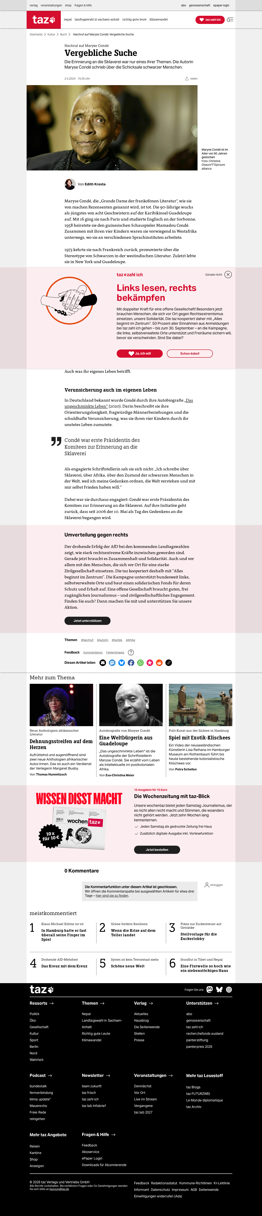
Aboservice (90, 1152)
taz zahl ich (194, 1027)
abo (189, 1014)
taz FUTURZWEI (198, 1094)
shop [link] (68, 5)
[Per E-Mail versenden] (102, 662)
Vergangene (143, 1106)
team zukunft (92, 1086)
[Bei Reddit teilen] (159, 662)
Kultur (51, 34)
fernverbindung (41, 1093)
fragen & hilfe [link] (83, 5)
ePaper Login (92, 1158)
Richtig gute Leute (96, 1033)
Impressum (181, 1190)
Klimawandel (91, 1040)
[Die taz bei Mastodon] (210, 991)
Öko (33, 1020)
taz (42, 990)
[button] (230, 19)
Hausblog (141, 1020)
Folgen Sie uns (194, 990)
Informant (142, 1190)
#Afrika (130, 640)
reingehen (37, 1119)
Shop (34, 1159)
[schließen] (228, 274)
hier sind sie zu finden (112, 896)
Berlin (34, 1047)
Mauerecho (38, 1106)
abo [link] (183, 5)
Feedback (89, 1145)
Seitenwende (209, 1190)
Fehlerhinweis (115, 652)
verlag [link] (34, 5)
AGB (194, 1190)
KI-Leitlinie (222, 1183)
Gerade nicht (213, 274)
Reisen (35, 1146)
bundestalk (38, 1086)
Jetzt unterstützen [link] (87, 621)
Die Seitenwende (147, 1027)
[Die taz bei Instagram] (229, 991)
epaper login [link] (221, 5)
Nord (33, 1053)
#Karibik (117, 640)
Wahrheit (36, 1060)
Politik (34, 1014)
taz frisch (89, 1093)
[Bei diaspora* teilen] (150, 662)
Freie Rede (38, 1112)
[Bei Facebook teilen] (131, 662)
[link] (69, 20)
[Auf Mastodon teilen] (112, 662)
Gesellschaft (39, 1027)
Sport (34, 1040)
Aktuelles (141, 1014)
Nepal (86, 1014)
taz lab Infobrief (94, 1106)
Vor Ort (139, 1093)
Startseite (36, 34)
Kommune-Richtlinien (196, 1183)
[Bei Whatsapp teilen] (140, 662)
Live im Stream (145, 1099)
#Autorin (103, 640)
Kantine (35, 1153)
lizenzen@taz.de (59, 1189)
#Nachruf (87, 640)
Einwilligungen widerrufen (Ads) (158, 1196)
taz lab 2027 (143, 1112)
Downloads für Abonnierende (104, 1165)
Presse (139, 1040)
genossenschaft (198, 1020)
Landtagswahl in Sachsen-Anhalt (102, 1023)
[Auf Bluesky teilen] (121, 662)
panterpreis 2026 (199, 1047)
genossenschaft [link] (199, 5)
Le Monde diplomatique (204, 1100)
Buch (63, 34)
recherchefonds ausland (204, 1033)
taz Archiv (193, 1107)
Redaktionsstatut (164, 1183)
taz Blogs (193, 1087)
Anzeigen (37, 1166)
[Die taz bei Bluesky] (219, 991)
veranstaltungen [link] (51, 5)
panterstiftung (197, 1040)
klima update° (40, 1099)
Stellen (139, 1033)
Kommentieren (93, 652)
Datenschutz (161, 1190)
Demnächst (142, 1086)
